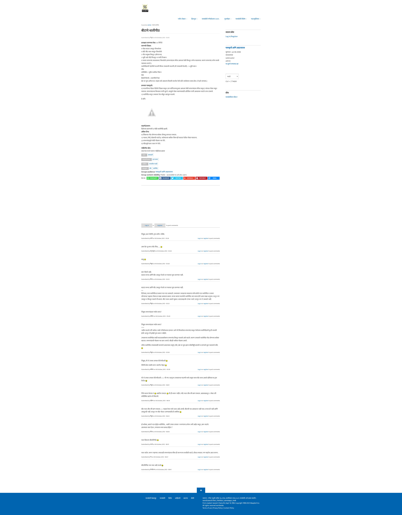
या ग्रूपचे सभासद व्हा (232, 63)
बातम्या (186, 498)
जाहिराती (177, 498)
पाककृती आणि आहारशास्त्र (164, 171)
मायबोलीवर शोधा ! (232, 97)
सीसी (192, 498)
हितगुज (193, 19)
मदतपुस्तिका (255, 19)
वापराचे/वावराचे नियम (209, 500)
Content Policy (229, 508)
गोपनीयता (220, 500)
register (160, 225)
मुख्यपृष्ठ (149, 25)
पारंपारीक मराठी (153, 164)
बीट (150, 168)
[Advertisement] (180, 202)
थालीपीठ (155, 168)
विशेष (170, 498)
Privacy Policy (218, 508)
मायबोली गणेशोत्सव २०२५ (210, 19)
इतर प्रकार (155, 159)
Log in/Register (232, 36)
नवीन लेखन (182, 19)
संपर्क (234, 500)
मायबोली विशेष (240, 19)
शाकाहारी (150, 155)
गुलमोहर (227, 19)
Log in (147, 225)
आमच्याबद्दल (228, 500)
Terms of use (207, 508)
